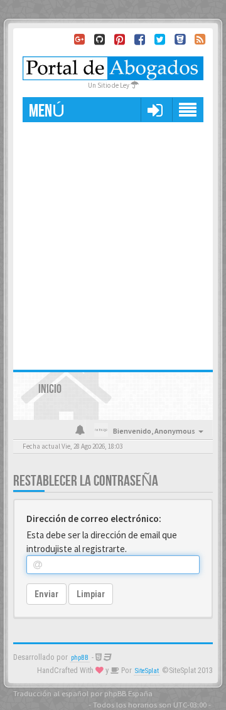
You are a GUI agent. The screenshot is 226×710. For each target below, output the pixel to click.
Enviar (46, 594)
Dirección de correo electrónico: (93, 519)
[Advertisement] (113, 241)
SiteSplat (147, 671)
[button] (155, 110)
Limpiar (91, 594)
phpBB (80, 658)
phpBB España (128, 693)
